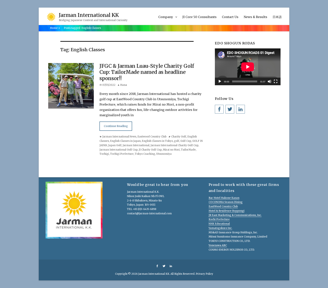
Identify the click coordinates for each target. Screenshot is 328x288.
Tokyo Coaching (145, 153)
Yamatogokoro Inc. (220, 228)
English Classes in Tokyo (157, 141)
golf (176, 141)
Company (165, 17)
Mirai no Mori (171, 149)
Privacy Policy (204, 273)
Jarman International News (119, 136)
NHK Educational (219, 223)
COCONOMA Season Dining (226, 202)
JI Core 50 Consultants (199, 17)
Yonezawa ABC (218, 245)
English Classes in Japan (125, 141)
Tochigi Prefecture (122, 153)
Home (55, 28)
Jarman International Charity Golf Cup (174, 145)
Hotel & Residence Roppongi (226, 210)
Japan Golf (114, 145)
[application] (248, 66)
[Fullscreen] (276, 81)
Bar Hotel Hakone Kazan (224, 198)
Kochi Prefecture (219, 219)
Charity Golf (178, 136)
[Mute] (269, 81)
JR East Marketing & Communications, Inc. (235, 215)
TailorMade (188, 149)
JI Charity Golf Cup (150, 149)
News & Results (255, 17)
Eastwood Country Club (151, 136)
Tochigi (104, 153)
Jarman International (136, 145)
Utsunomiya (164, 153)
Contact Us (230, 17)
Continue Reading (116, 126)
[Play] (220, 81)
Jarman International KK (89, 15)
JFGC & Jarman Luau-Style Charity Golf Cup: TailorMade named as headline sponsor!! (146, 72)
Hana (123, 85)
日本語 (277, 17)
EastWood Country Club (223, 206)
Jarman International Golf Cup (118, 149)
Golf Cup (185, 141)
